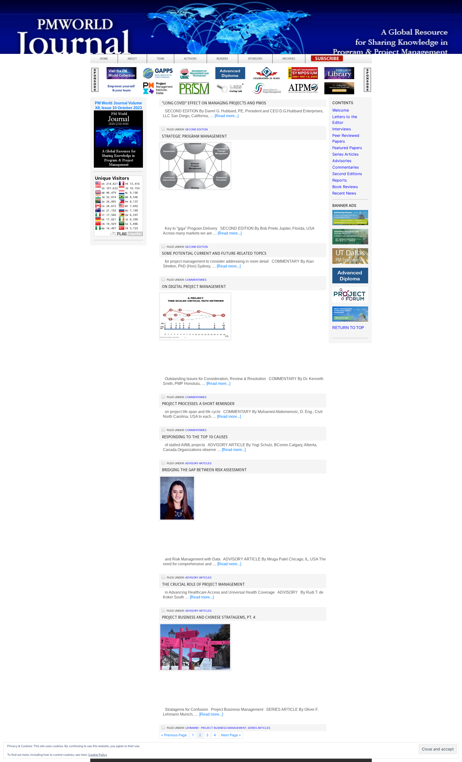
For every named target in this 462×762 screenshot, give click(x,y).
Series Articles (259, 728)
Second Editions (347, 173)
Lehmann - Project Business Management (215, 728)
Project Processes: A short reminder (198, 403)
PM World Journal (57, 15)
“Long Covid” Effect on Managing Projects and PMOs (214, 103)
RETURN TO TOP (348, 328)
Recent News (344, 193)
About (132, 58)
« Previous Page (174, 735)
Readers (222, 58)
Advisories (341, 160)
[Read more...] (226, 116)
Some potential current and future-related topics (214, 253)
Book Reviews (345, 186)
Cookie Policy (97, 754)
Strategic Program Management (194, 136)
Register (327, 59)
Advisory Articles (198, 463)
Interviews (341, 129)
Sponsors (255, 58)
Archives (288, 58)
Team (160, 58)
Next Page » (231, 735)
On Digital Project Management (194, 286)
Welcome (340, 110)
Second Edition (196, 129)
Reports (339, 180)
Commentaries (195, 279)
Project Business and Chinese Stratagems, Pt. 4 (208, 617)
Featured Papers (347, 147)
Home (104, 58)
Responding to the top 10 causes (195, 437)
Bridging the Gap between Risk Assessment (204, 470)
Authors (190, 58)
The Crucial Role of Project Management (203, 584)
